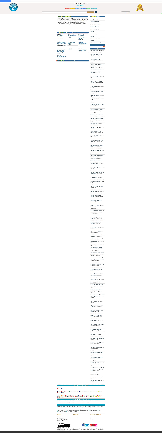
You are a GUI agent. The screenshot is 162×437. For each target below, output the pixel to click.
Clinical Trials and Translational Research (97, 114)
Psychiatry (59, 411)
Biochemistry (84, 406)
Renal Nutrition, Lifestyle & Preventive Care (97, 338)
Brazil (63, 388)
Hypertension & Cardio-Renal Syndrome (97, 207)
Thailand (63, 392)
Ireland (95, 395)
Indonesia (74, 391)
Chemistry (59, 407)
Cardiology (101, 406)
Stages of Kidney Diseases (94, 359)
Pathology (70, 410)
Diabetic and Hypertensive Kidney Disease (97, 118)
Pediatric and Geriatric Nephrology (96, 296)
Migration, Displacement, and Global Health (97, 264)
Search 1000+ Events (90, 12)
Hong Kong (67, 391)
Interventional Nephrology (95, 26)
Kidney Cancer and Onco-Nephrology (96, 231)
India (70, 391)
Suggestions (91, 418)
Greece (88, 395)
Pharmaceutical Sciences (93, 410)
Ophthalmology (60, 402)
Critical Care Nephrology (94, 116)
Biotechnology (89, 406)
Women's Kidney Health (94, 376)
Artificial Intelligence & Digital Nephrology (97, 64)
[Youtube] (91, 425)
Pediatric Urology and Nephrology (96, 308)
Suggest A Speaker (92, 417)
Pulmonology (64, 411)
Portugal (77, 396)
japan (78, 391)
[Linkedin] (88, 425)
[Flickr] (96, 425)
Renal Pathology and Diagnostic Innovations (97, 342)
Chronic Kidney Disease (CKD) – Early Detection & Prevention (96, 98)
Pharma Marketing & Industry (84, 410)
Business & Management (95, 406)
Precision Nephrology (94, 320)
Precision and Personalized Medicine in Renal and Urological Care (97, 313)
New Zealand (82, 391)
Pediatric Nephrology (94, 34)
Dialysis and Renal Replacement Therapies (97, 135)
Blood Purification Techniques (95, 19)
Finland (77, 395)
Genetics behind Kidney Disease (95, 24)
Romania (100, 391)
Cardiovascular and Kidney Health (96, 88)
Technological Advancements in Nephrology (97, 367)
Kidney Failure (93, 236)
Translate (127, 12)
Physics (99, 410)
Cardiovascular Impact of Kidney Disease (97, 91)
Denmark (73, 395)
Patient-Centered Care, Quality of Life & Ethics (97, 294)
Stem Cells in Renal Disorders (95, 364)
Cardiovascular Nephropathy (95, 21)
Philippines (87, 391)
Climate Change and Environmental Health (97, 104)
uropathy (82, 20)
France (80, 395)
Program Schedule (83, 8)
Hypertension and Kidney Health (96, 210)
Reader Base (88, 8)
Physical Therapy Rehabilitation (73, 402)
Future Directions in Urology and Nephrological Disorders (95, 163)
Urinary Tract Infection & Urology (96, 42)
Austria (59, 395)
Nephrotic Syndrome (94, 279)
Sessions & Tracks (77, 8)
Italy (98, 395)
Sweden (100, 396)
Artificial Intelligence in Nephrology (96, 69)
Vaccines (75, 411)
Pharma (77, 410)
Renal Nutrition (93, 334)
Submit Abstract (68, 8)
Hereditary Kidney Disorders (95, 205)
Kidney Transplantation (94, 241)
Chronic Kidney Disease (94, 93)
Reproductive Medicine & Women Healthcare (90, 402)
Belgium (63, 395)
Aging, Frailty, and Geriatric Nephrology (97, 61)
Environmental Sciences (80, 407)
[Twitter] (86, 425)
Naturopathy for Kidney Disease (95, 29)
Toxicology (71, 411)
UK (63, 397)
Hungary (91, 395)
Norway (69, 396)
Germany (84, 395)
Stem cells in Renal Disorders (95, 362)
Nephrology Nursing (94, 273)
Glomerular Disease (93, 191)
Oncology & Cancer (60, 410)
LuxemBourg (60, 396)
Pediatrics (74, 410)
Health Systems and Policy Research (96, 200)
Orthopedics (66, 410)
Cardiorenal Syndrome (94, 86)
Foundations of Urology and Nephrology (97, 160)
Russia (84, 396)
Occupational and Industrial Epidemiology (97, 289)
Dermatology (68, 407)
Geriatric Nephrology (94, 177)
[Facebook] (83, 425)
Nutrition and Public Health (95, 286)
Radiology (80, 402)
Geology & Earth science (98, 407)
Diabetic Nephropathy (94, 127)
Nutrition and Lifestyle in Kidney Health (97, 284)
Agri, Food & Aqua (60, 406)
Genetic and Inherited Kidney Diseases (96, 167)
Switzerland (60, 397)
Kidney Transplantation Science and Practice (97, 252)
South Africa (92, 396)
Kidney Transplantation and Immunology (97, 249)
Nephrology (92, 31)
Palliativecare (65, 402)
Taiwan (59, 392)
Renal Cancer (93, 36)
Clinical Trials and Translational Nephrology (97, 111)
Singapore (91, 391)
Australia (59, 391)
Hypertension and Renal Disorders (96, 212)
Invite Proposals (92, 419)
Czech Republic (68, 395)
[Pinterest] (93, 425)
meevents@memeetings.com (62, 416)
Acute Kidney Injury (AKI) (94, 50)
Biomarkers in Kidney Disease (95, 76)
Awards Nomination (93, 8)
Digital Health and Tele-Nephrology (96, 150)
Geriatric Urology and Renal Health (96, 181)
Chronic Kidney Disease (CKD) (95, 95)
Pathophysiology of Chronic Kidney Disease (97, 291)
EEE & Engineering (73, 407)
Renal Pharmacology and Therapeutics (96, 347)
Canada (59, 388)
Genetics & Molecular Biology (89, 407)
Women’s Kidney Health (94, 380)
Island (101, 395)
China (63, 391)
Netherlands (65, 396)
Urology (92, 374)
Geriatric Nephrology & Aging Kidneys (96, 179)
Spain (96, 396)
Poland (73, 396)
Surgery (68, 411)
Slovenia (88, 396)
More (103, 46)
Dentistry (63, 407)
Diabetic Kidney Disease (94, 120)
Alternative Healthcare (67, 406)
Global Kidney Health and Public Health (97, 186)
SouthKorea (96, 391)
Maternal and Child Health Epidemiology (97, 257)
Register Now (72, 8)
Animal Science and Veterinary (76, 406)
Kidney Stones (93, 238)
